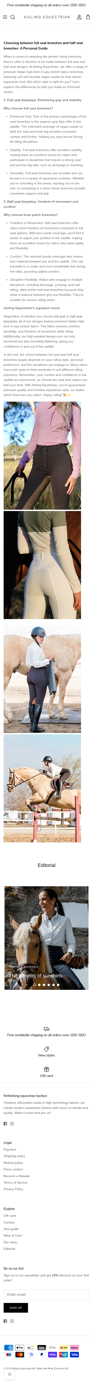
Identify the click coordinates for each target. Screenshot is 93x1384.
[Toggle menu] (5, 17)
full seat (59, 316)
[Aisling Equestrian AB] (46, 17)
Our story (10, 1242)
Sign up (15, 1307)
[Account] (78, 17)
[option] (46, 938)
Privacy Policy (13, 1189)
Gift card (10, 1215)
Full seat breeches (21, 100)
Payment (10, 1149)
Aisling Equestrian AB (23, 1368)
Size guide (11, 1229)
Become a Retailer (17, 1176)
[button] (34, 985)
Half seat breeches (21, 201)
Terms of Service (16, 1182)
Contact (9, 1222)
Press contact (13, 1169)
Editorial (9, 1249)
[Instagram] (12, 1123)
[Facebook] (5, 1123)
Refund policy (13, 1163)
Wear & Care (13, 1235)
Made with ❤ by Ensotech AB (52, 1368)
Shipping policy (14, 1156)
